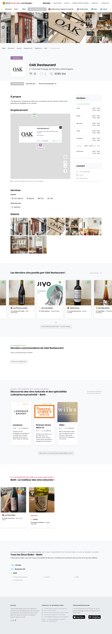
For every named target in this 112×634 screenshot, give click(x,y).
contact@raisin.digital (50, 617)
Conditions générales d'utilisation (56, 619)
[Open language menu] (99, 3)
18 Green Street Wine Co (43, 426)
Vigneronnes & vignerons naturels (62, 9)
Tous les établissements (37, 9)
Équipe (44, 619)
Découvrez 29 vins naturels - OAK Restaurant (56, 326)
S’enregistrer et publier (80, 3)
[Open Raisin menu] (69, 3)
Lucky (35, 519)
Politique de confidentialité (49, 621)
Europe (19, 48)
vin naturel (90, 609)
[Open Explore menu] (51, 3)
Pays (16, 9)
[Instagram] (11, 620)
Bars (95, 9)
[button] (3, 27)
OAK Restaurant (17, 84)
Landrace (17, 425)
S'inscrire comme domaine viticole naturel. (56, 612)
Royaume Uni (28, 48)
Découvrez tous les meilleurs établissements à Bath (56, 453)
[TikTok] (13, 620)
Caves (105, 9)
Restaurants (84, 9)
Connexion (105, 3)
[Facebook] (15, 620)
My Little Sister (95, 308)
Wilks (61, 425)
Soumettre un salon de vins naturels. (54, 614)
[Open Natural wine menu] (62, 3)
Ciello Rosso (66, 308)
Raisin (4, 48)
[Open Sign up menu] (89, 3)
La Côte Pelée (10, 515)
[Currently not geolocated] (65, 171)
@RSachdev (34, 515)
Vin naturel (57, 3)
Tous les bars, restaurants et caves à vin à (94, 392)
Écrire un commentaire (46, 84)
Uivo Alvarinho (39, 308)
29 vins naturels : (95, 273)
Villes (24, 9)
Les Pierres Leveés (12, 308)
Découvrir (46, 3)
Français (94, 3)
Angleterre (38, 48)
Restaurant (16, 58)
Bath (45, 48)
